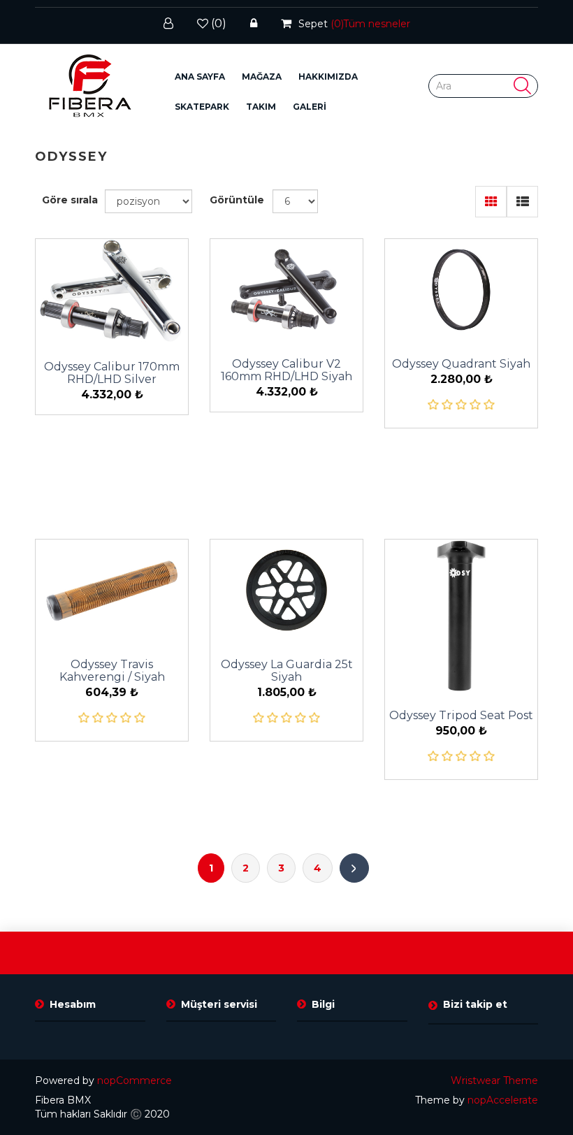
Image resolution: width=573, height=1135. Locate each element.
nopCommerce (134, 1080)
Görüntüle (237, 200)
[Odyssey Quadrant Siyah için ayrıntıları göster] (461, 290)
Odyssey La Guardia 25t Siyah (287, 671)
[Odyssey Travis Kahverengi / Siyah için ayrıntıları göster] (112, 591)
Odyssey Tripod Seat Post (461, 715)
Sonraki (354, 868)
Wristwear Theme (494, 1080)
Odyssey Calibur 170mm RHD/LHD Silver (112, 373)
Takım (261, 106)
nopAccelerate (502, 1100)
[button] (261, 77)
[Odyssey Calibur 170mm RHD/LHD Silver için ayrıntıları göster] (112, 291)
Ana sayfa (200, 76)
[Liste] (522, 201)
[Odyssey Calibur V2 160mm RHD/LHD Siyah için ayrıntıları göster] (286, 290)
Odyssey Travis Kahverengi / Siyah (112, 671)
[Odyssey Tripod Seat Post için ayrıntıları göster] (461, 616)
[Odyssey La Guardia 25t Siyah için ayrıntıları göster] (286, 591)
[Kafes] (491, 201)
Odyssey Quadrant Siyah (461, 364)
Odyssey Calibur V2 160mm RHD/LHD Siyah (286, 370)
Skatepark (202, 106)
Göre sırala (70, 200)
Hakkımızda (328, 76)
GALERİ (309, 106)
